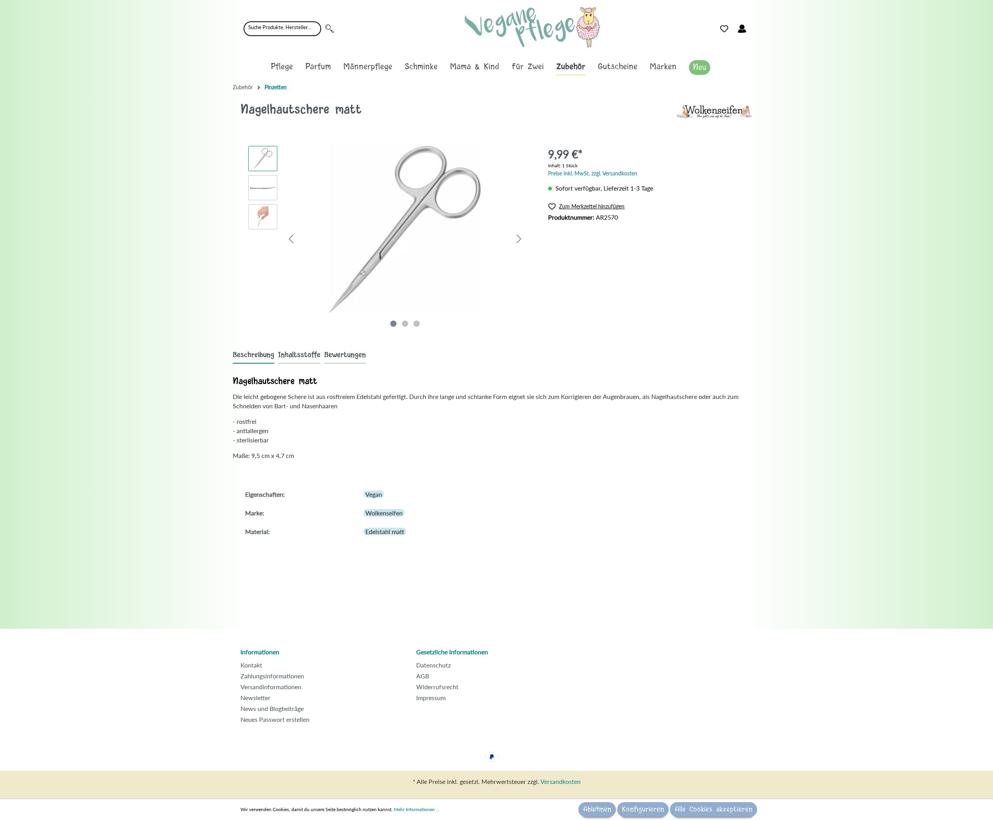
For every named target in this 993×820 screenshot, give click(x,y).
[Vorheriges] (291, 238)
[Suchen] (330, 28)
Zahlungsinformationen (272, 676)
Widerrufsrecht (437, 686)
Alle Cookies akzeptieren (714, 809)
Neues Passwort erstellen (275, 719)
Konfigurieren (643, 809)
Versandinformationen (270, 686)
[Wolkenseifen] (714, 110)
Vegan (373, 494)
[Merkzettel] (724, 28)
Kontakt (251, 665)
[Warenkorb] (755, 27)
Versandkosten (560, 781)
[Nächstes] (519, 238)
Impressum (431, 697)
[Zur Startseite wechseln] (532, 27)
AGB (422, 676)
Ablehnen (597, 809)
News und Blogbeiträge (272, 708)
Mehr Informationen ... (416, 809)
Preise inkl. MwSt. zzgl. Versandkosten (592, 173)
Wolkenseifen (384, 513)
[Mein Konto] (742, 28)
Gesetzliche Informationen (452, 651)
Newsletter (255, 697)
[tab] (253, 355)
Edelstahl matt (384, 531)
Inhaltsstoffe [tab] (299, 355)
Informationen (259, 651)
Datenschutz (433, 665)
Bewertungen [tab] (345, 355)
